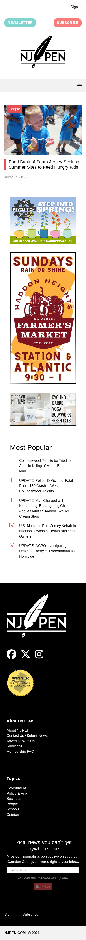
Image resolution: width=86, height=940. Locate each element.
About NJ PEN (18, 730)
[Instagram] (39, 658)
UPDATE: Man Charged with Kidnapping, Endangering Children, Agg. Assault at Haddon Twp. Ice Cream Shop (47, 508)
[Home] (40, 621)
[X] (25, 658)
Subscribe (67, 23)
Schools (13, 809)
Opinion (13, 814)
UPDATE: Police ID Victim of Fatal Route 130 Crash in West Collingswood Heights (46, 486)
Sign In (76, 7)
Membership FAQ (20, 751)
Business (14, 799)
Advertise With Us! (21, 741)
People (12, 804)
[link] (43, 220)
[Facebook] (11, 658)
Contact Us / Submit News (27, 736)
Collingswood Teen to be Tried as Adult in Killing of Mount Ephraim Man (45, 466)
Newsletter (20, 23)
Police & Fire (17, 793)
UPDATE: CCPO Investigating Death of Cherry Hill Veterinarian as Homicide (47, 551)
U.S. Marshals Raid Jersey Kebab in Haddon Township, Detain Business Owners (47, 531)
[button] (43, 53)
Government (16, 788)
